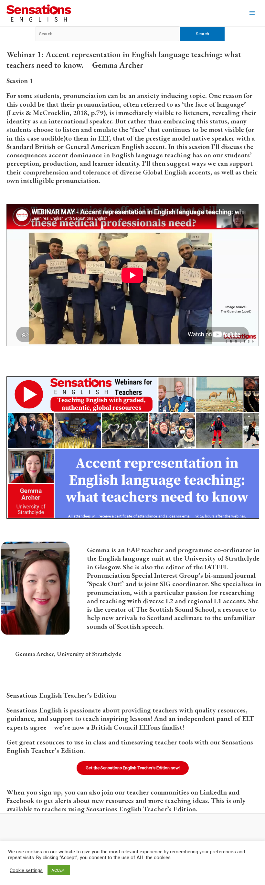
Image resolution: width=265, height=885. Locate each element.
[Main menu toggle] (252, 13)
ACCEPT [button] (58, 870)
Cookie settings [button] (26, 870)
